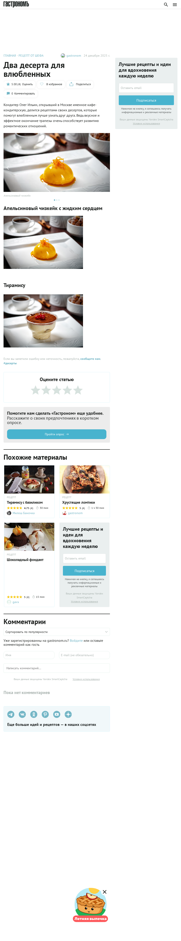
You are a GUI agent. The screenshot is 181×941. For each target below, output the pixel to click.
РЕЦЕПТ (11, 497)
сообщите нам (90, 359)
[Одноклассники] (33, 714)
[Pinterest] (45, 714)
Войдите (76, 640)
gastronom (73, 56)
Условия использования (84, 601)
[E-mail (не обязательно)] (84, 655)
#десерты (10, 363)
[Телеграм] (10, 714)
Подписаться (84, 571)
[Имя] (29, 655)
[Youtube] (56, 714)
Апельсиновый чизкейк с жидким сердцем (53, 208)
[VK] (22, 714)
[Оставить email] (84, 558)
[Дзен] (68, 714)
